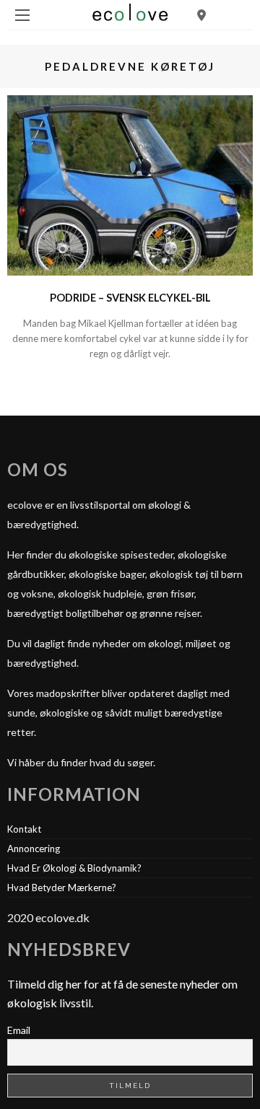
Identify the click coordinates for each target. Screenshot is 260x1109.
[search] (201, 15)
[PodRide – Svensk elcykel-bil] (130, 183)
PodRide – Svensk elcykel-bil (130, 298)
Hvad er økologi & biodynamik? (74, 868)
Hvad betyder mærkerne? (61, 887)
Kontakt (24, 829)
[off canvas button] (22, 15)
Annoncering (33, 848)
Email (18, 1030)
